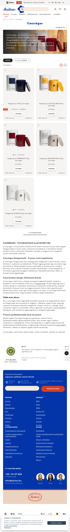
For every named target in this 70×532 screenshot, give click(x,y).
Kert (6, 411)
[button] (35, 60)
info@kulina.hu (13, 481)
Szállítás (8, 443)
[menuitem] (6, 14)
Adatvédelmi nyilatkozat (13, 453)
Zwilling (38, 418)
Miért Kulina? (40, 456)
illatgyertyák (40, 283)
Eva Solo (39, 425)
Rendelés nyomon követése (45, 453)
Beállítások (7, 527)
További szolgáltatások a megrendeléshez (14, 435)
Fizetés (7, 439)
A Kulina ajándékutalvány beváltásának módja (49, 435)
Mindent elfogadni (56, 523)
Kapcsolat (8, 456)
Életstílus (8, 418)
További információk (10, 526)
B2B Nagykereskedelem (44, 446)
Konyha (7, 401)
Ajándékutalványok (12, 446)
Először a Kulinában (43, 439)
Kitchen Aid (40, 411)
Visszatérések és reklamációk (15, 431)
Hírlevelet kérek (53, 388)
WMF (38, 401)
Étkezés (8, 404)
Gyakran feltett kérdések (45, 443)
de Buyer (39, 421)
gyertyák (60, 325)
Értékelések (40, 431)
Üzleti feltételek (11, 450)
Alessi (38, 404)
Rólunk (38, 460)
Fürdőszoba (9, 415)
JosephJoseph (40, 415)
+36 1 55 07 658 (13, 474)
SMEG (38, 408)
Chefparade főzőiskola (44, 450)
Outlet (7, 425)
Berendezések (10, 408)
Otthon (7, 421)
